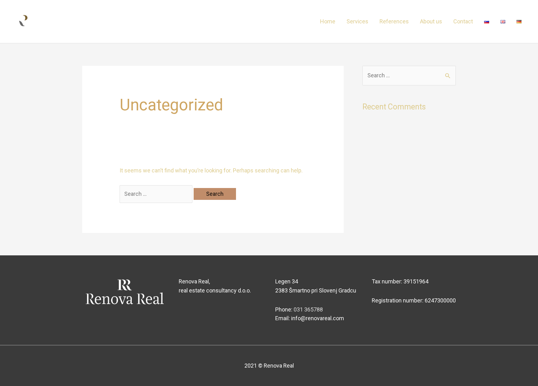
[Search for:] (157, 194)
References (394, 21)
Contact (463, 21)
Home (327, 21)
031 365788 (308, 309)
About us (431, 21)
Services (357, 21)
